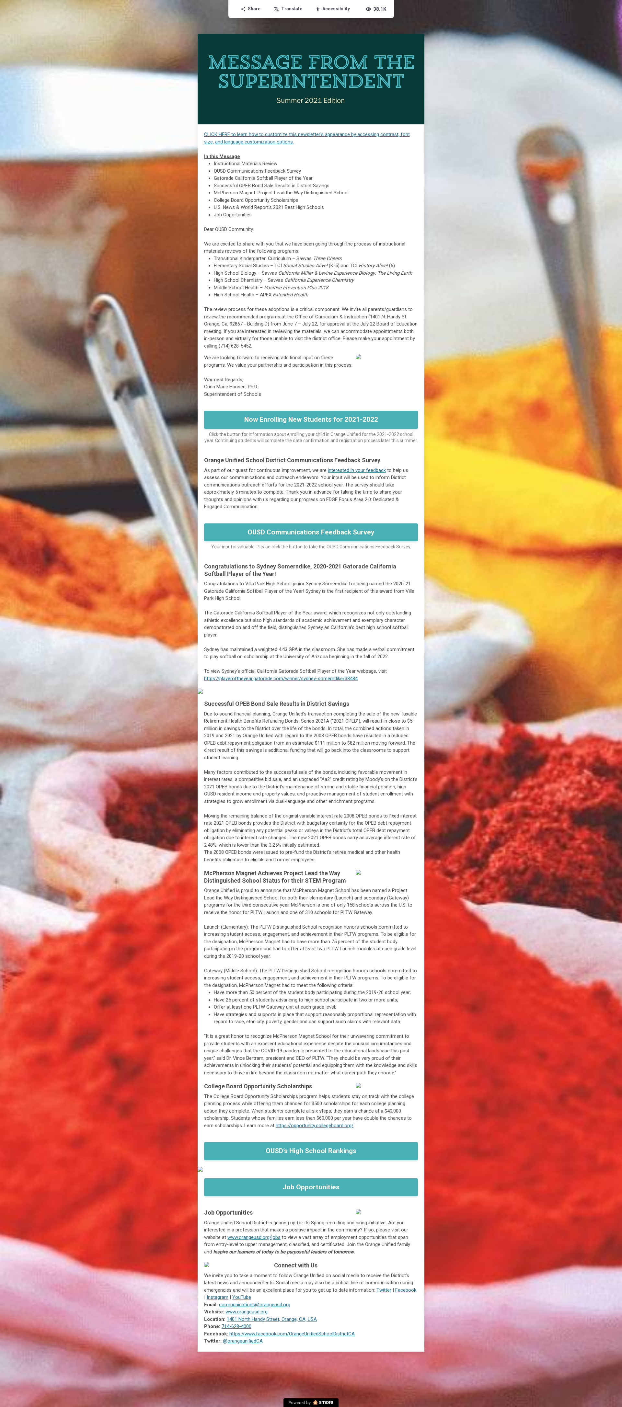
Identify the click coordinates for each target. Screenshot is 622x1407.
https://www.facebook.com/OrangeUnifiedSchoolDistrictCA (292, 1334)
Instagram (217, 1297)
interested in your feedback (357, 470)
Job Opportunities (311, 1187)
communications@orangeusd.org (254, 1305)
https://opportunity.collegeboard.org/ (314, 1125)
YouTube (241, 1297)
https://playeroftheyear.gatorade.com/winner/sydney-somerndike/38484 (281, 678)
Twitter (383, 1290)
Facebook (405, 1290)
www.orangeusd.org (246, 1312)
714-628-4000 (236, 1326)
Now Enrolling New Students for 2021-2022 (311, 419)
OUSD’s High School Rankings (311, 1151)
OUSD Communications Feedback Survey (311, 532)
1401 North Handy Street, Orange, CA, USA (272, 1319)
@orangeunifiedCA (243, 1341)
